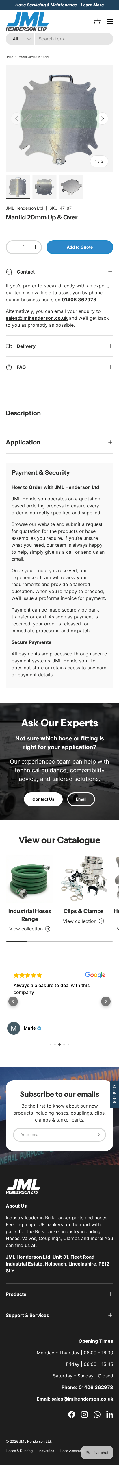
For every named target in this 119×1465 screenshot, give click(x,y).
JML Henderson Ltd (24, 208)
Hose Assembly (72, 1451)
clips (99, 1113)
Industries (46, 1451)
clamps (43, 1120)
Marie (30, 1028)
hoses (61, 1113)
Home (9, 56)
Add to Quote (80, 247)
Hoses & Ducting (19, 1451)
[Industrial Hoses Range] (29, 879)
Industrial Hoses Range (29, 915)
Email (81, 799)
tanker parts (69, 1120)
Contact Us (43, 799)
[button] (13, 1001)
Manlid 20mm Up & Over (34, 56)
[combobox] (59, 39)
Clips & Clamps (84, 911)
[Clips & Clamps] (83, 879)
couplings (81, 1113)
